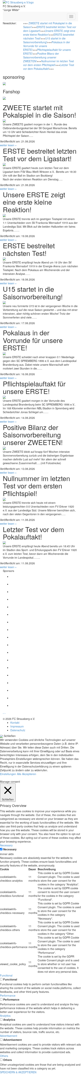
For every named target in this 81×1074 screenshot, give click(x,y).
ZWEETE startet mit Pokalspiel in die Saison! (39, 111)
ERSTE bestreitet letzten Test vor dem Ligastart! (39, 154)
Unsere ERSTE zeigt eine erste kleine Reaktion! (34, 201)
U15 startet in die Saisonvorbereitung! (44, 40)
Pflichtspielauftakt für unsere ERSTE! (34, 387)
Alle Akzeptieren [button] (26, 774)
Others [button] (4, 1056)
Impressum (17, 726)
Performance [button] (7, 995)
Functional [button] (6, 975)
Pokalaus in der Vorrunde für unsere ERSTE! (46, 46)
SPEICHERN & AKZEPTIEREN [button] (18, 1072)
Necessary (10, 849)
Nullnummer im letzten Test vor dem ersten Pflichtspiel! (48, 63)
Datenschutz (17, 730)
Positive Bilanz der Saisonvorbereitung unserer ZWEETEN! (41, 57)
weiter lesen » (8, 145)
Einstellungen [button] (8, 774)
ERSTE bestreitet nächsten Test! (29, 249)
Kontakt (14, 722)
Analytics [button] (5, 1015)
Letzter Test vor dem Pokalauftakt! (48, 67)
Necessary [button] (6, 845)
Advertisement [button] (8, 1036)
